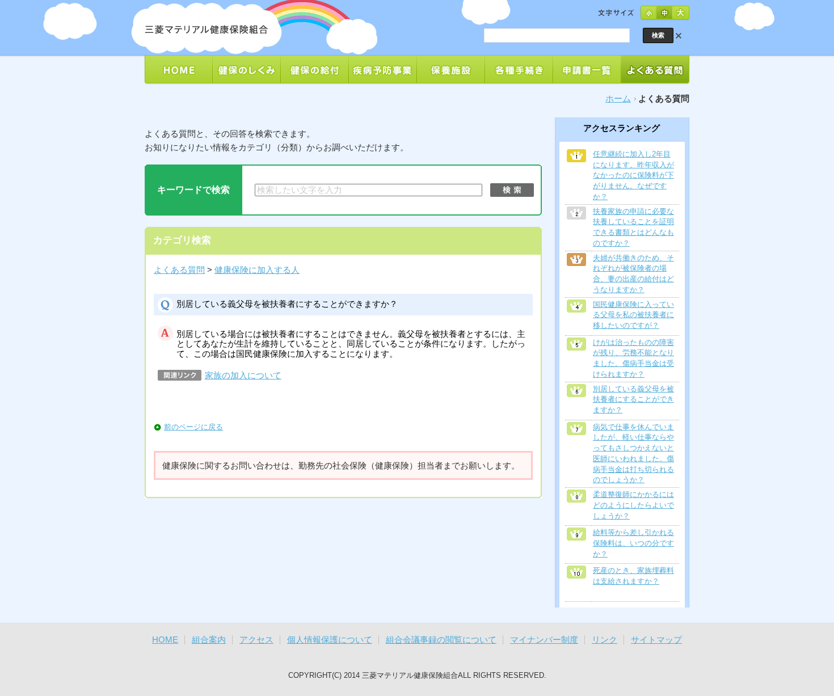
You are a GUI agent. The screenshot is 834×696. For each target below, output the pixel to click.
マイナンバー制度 (544, 639)
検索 (512, 190)
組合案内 (209, 639)
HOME (165, 639)
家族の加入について (243, 375)
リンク (604, 639)
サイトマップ (656, 639)
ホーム (618, 98)
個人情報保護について (329, 639)
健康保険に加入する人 (257, 270)
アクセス (256, 639)
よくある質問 (179, 270)
